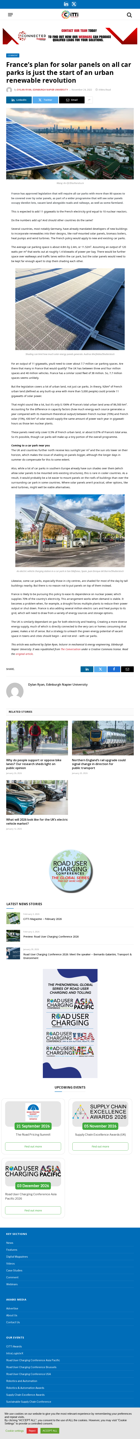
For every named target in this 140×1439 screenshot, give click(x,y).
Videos (10, 1263)
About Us (11, 1315)
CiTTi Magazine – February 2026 (42, 919)
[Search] (129, 15)
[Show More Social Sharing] (89, 100)
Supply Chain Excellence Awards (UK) (100, 1134)
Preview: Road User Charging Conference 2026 (51, 936)
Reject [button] (32, 1430)
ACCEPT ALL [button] (50, 1430)
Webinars (12, 1284)
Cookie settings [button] (14, 1430)
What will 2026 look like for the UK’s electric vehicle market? (37, 822)
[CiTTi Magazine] (70, 15)
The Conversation (71, 649)
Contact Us (13, 1322)
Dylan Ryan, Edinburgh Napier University (42, 89)
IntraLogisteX (14, 1353)
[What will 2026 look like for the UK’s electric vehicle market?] (37, 797)
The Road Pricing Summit (33, 1134)
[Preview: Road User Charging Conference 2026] (13, 936)
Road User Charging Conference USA (28, 1374)
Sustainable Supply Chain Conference (28, 1401)
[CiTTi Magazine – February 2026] (13, 918)
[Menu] (10, 15)
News (9, 1242)
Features (11, 1249)
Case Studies (14, 1270)
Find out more (33, 1146)
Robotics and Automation (21, 1380)
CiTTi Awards (14, 1346)
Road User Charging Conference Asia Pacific (33, 1360)
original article (24, 654)
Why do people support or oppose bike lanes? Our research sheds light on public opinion (33, 764)
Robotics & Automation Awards (25, 1387)
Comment (13, 55)
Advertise (12, 1308)
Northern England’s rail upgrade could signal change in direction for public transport (99, 764)
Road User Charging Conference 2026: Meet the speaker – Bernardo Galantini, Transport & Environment (77, 956)
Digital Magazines (17, 1256)
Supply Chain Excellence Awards (25, 1394)
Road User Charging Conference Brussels (31, 1367)
